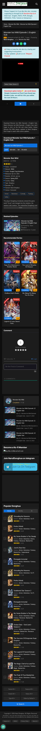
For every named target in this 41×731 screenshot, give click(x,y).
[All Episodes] (20, 104)
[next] (33, 104)
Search (21, 704)
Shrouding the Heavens (22, 516)
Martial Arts (29, 541)
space (15, 595)
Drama (32, 539)
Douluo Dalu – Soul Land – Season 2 (23, 626)
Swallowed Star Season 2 (22, 590)
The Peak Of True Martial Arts (24, 675)
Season (28, 689)
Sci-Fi (32, 519)
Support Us (6, 721)
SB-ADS (13, 150)
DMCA (15, 721)
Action (7, 194)
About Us (35, 721)
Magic (15, 668)
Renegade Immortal (20, 559)
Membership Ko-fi (30, 13)
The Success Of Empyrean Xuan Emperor (25, 639)
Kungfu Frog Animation (17, 171)
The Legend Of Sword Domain (24, 652)
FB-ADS (24, 150)
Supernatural (25, 552)
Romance (31, 631)
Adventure (14, 194)
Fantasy (30, 194)
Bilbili (12, 169)
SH (19, 150)
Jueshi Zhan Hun (19, 548)
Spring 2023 (14, 178)
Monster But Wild (24, 39)
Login (35, 359)
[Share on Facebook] (14, 44)
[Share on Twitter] (17, 44)
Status (29, 694)
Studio (11, 694)
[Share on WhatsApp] (21, 44)
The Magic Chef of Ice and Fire (24, 664)
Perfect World (18, 526)
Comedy (22, 194)
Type (11, 698)
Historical (22, 541)
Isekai (6, 197)
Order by (29, 698)
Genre (11, 689)
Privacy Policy (24, 721)
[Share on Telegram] (25, 44)
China (12, 181)
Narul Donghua (8, 39)
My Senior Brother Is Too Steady (25, 536)
